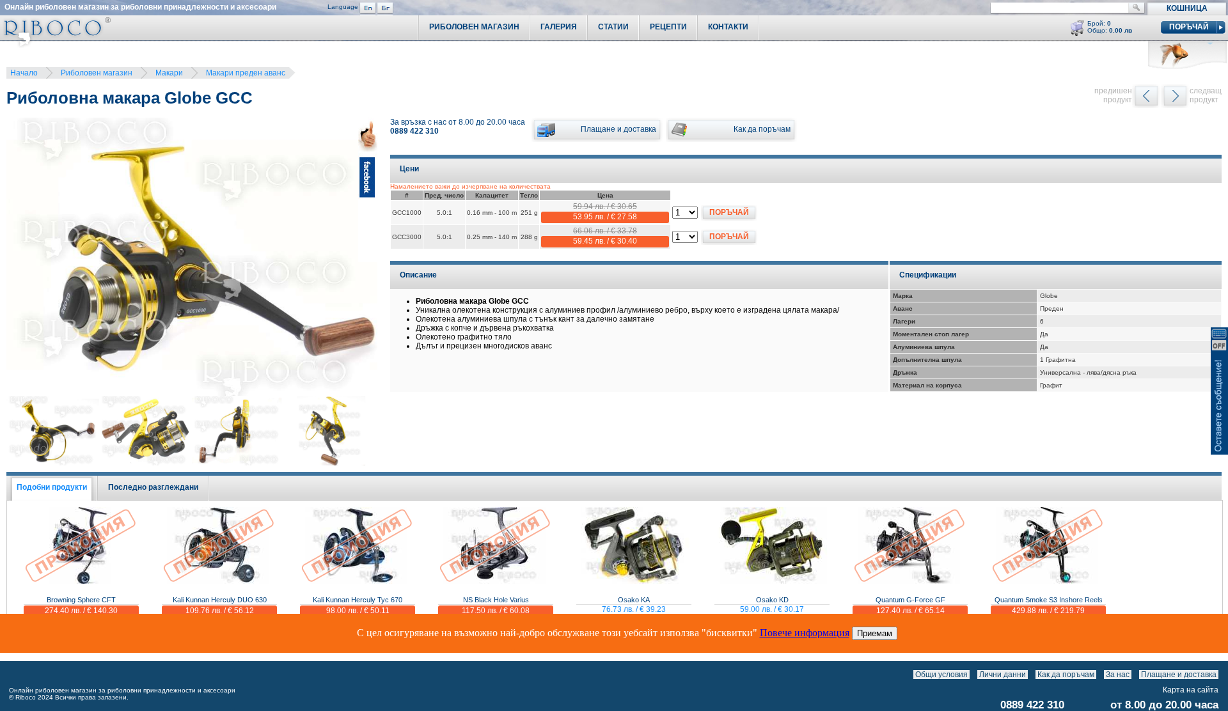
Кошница (1187, 8)
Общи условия (941, 674)
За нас (1118, 674)
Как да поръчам (1065, 674)
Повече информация (804, 632)
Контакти (728, 26)
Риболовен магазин (96, 72)
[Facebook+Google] (367, 258)
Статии (613, 26)
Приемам (874, 633)
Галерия (558, 26)
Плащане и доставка (1178, 674)
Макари (169, 72)
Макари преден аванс (245, 72)
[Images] (1221, 674)
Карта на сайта (1190, 689)
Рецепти (668, 26)
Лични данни (1002, 674)
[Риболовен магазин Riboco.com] (55, 44)
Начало (24, 72)
